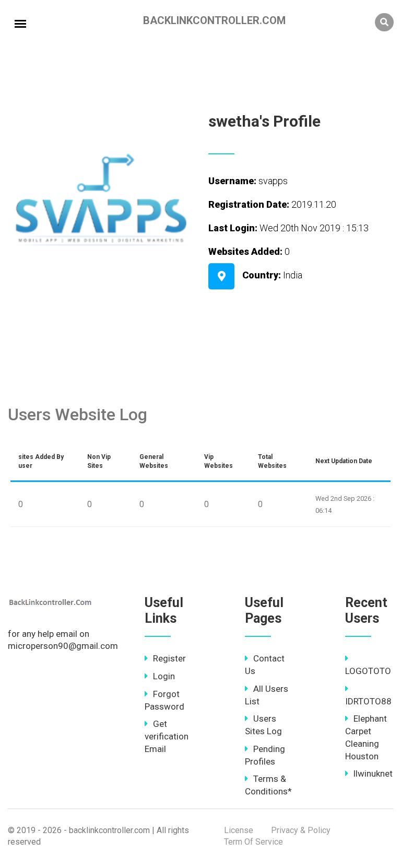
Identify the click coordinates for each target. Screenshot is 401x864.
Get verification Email (166, 736)
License (238, 830)
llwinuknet (373, 773)
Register (169, 658)
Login (164, 676)
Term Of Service (253, 842)
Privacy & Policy (301, 830)
